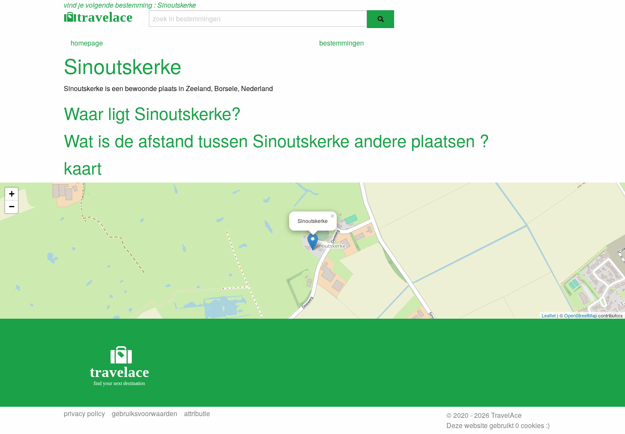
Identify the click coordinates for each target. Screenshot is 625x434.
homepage (87, 43)
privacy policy (84, 413)
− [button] (11, 206)
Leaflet (549, 315)
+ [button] (11, 193)
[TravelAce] (121, 365)
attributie (197, 413)
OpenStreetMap (580, 315)
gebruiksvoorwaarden (144, 413)
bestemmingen (341, 43)
